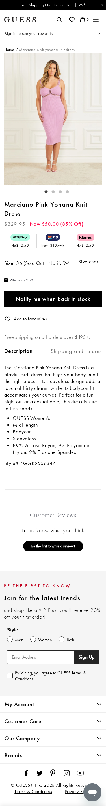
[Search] (59, 19)
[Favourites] (71, 19)
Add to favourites (30, 319)
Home (9, 49)
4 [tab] (64, 190)
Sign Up (87, 657)
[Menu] (96, 19)
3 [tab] (57, 190)
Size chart (88, 262)
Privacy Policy (78, 791)
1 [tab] (43, 190)
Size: (10, 263)
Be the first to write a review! (53, 546)
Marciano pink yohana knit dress (47, 49)
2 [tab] (50, 190)
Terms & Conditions (33, 791)
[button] (7, 319)
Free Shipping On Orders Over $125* (53, 4)
